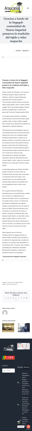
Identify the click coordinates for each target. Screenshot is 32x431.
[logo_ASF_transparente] (13, 2)
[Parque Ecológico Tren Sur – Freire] (19, 422)
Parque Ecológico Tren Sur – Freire (25, 421)
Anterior (18, 51)
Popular (20, 367)
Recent (26, 367)
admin (5, 282)
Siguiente (25, 51)
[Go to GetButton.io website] (28, 429)
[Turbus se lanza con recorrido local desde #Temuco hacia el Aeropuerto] (19, 406)
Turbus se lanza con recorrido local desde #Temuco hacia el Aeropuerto (25, 404)
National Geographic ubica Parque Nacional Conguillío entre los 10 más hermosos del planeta (26, 382)
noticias (17, 282)
